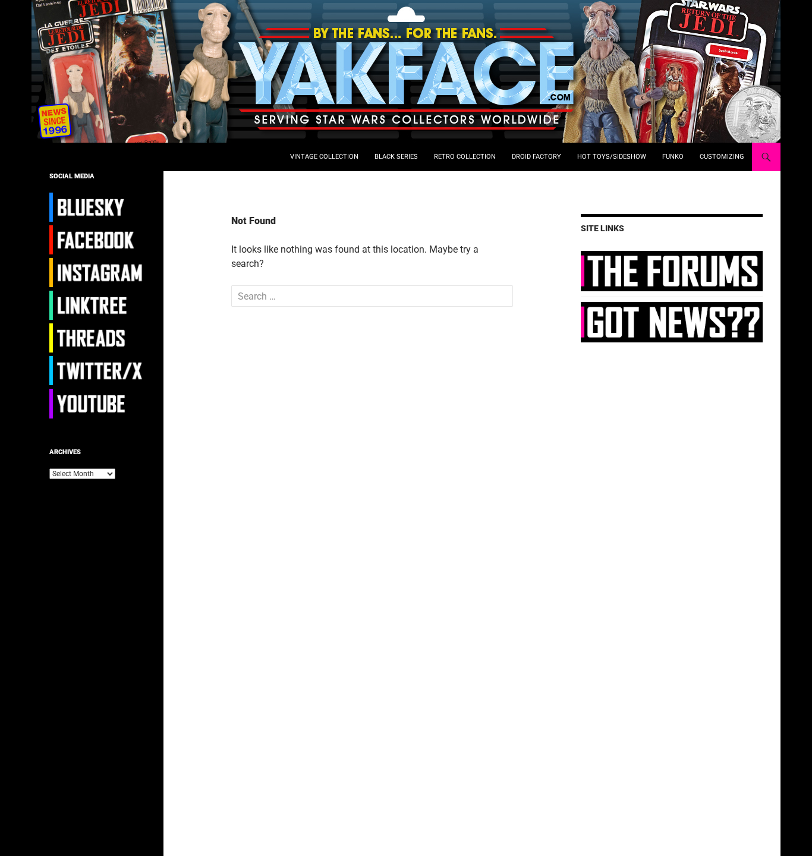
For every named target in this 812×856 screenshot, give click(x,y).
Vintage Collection (324, 156)
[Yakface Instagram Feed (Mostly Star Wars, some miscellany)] (97, 272)
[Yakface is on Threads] (97, 337)
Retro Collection (465, 156)
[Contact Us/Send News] (672, 321)
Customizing (722, 156)
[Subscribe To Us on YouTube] (97, 403)
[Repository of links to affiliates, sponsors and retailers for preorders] (97, 305)
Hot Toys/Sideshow (611, 156)
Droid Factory (536, 156)
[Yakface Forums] (672, 270)
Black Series (396, 156)
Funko (673, 156)
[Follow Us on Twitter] (97, 370)
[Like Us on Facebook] (97, 239)
